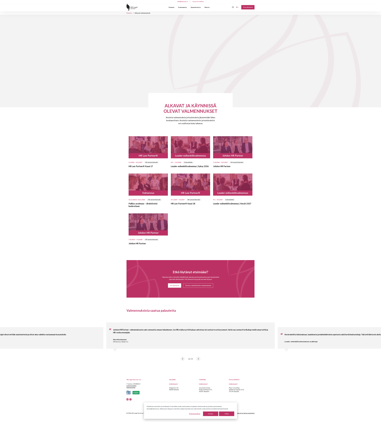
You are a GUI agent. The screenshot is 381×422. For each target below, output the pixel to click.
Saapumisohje (131, 387)
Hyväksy (210, 414)
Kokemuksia (182, 7)
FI (237, 7)
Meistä (207, 7)
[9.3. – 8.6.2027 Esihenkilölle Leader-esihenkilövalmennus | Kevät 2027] (232, 185)
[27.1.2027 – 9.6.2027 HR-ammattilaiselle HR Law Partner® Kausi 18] (190, 185)
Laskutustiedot (131, 385)
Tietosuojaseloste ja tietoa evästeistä (242, 413)
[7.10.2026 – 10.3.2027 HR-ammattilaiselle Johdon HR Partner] (232, 147)
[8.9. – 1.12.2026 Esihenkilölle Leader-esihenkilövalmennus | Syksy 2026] (190, 147)
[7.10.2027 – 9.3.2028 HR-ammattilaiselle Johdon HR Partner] (148, 224)
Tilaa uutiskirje (198, 1)
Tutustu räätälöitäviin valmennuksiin (198, 285)
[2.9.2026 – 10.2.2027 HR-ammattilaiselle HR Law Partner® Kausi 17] (148, 147)
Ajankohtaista (196, 7)
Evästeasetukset (194, 414)
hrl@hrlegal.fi (182, 1)
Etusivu (129, 13)
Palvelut (171, 7)
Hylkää (227, 414)
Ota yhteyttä (248, 7)
